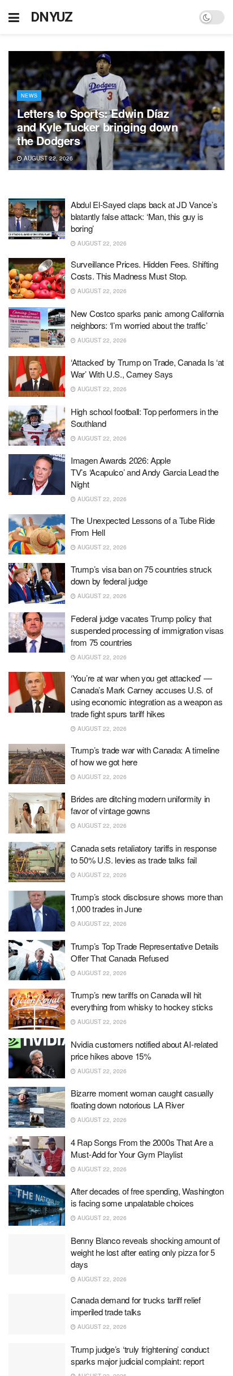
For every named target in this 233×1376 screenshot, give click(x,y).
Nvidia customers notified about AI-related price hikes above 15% (144, 1050)
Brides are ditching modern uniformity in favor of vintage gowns (140, 804)
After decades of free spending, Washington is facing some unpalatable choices (147, 1197)
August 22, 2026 (47, 158)
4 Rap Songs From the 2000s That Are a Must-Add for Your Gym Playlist (142, 1148)
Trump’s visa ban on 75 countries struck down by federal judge (141, 575)
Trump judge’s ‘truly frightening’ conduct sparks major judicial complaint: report (140, 1355)
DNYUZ (52, 17)
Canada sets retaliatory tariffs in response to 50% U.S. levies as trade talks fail (144, 854)
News (29, 95)
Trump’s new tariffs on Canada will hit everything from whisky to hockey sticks (142, 1001)
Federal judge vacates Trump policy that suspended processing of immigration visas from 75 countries (147, 630)
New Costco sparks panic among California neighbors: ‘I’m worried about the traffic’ (147, 319)
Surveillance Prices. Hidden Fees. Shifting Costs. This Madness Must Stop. (144, 270)
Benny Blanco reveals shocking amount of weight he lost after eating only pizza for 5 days (145, 1252)
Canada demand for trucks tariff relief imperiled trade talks (136, 1306)
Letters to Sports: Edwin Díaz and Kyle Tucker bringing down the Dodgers (97, 127)
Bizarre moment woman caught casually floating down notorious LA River (142, 1099)
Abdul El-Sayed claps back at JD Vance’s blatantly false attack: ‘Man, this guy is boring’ (144, 216)
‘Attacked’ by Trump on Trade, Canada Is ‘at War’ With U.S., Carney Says (147, 368)
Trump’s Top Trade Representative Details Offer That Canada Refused (145, 952)
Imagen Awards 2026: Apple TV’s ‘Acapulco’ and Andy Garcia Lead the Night (145, 472)
